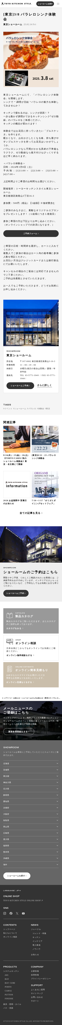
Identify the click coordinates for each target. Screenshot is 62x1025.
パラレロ (32, 409)
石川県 (6, 789)
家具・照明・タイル (12, 1004)
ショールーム (20, 409)
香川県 (6, 839)
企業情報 (35, 971)
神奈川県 (7, 782)
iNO (7, 975)
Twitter (17, 913)
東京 (48, 409)
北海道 (6, 763)
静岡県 (6, 795)
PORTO (8, 987)
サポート (35, 1001)
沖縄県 (6, 858)
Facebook (11, 913)
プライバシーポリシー (41, 979)
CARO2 (8, 991)
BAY (7, 979)
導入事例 (36, 945)
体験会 (41, 409)
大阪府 (6, 814)
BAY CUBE (10, 983)
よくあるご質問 (38, 990)
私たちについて (10, 933)
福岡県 (6, 846)
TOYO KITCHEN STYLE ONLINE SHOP (22, 901)
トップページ (7, 698)
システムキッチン (11, 971)
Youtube (23, 913)
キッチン (36, 937)
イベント (8, 409)
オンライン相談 (10, 937)
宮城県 (6, 770)
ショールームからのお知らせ (32, 698)
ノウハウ (36, 949)
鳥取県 (6, 820)
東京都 (6, 776)
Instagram (4, 913)
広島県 (6, 833)
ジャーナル (36, 929)
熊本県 (6, 852)
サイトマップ (37, 993)
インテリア (37, 941)
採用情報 (35, 975)
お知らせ (16, 698)
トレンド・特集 (39, 933)
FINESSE (9, 999)
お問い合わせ (37, 997)
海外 (5, 865)
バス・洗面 (8, 1008)
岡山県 (6, 827)
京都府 (6, 808)
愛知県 (6, 801)
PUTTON (9, 995)
